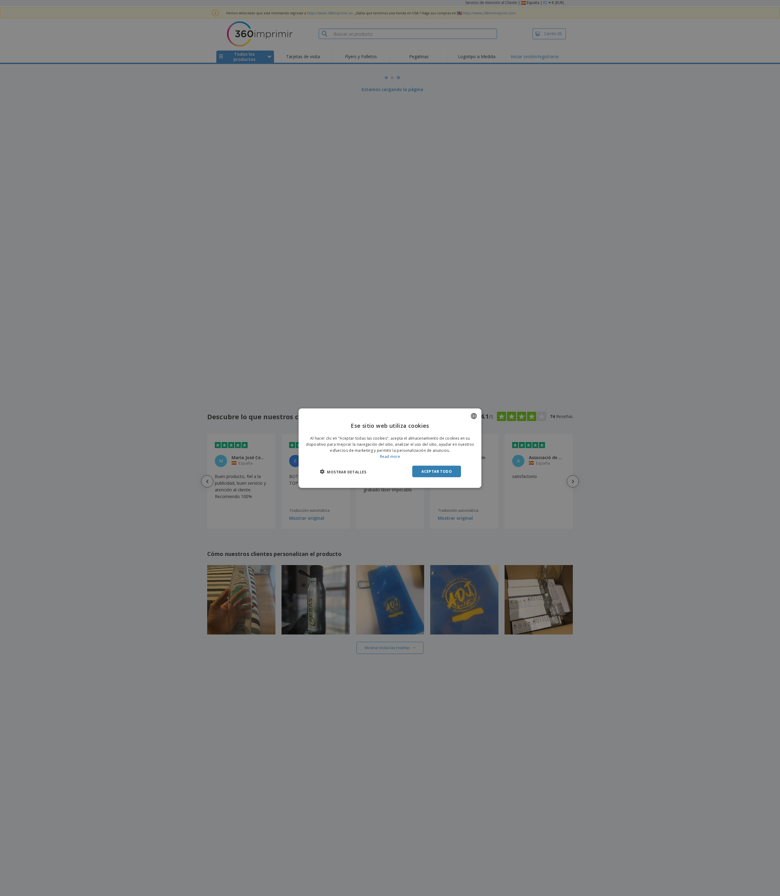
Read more (390, 456)
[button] (343, 471)
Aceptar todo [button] (436, 471)
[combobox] (474, 416)
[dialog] (390, 448)
